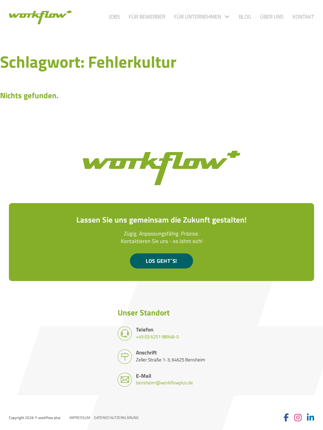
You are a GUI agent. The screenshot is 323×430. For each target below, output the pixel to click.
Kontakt (303, 16)
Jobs (114, 16)
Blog (245, 16)
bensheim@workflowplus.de (164, 382)
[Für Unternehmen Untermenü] (227, 16)
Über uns (272, 16)
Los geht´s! (162, 261)
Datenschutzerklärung (116, 418)
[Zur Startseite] (40, 16)
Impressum (79, 418)
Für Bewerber (147, 16)
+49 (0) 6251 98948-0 (157, 336)
